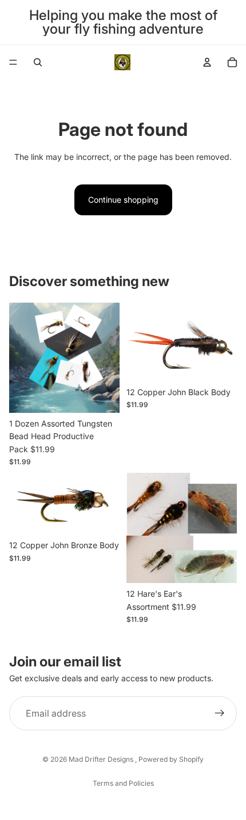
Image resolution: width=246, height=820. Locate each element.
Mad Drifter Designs (102, 759)
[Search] (37, 62)
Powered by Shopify (171, 759)
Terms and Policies (123, 783)
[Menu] (13, 62)
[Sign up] (220, 713)
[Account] (207, 62)
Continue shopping (123, 199)
